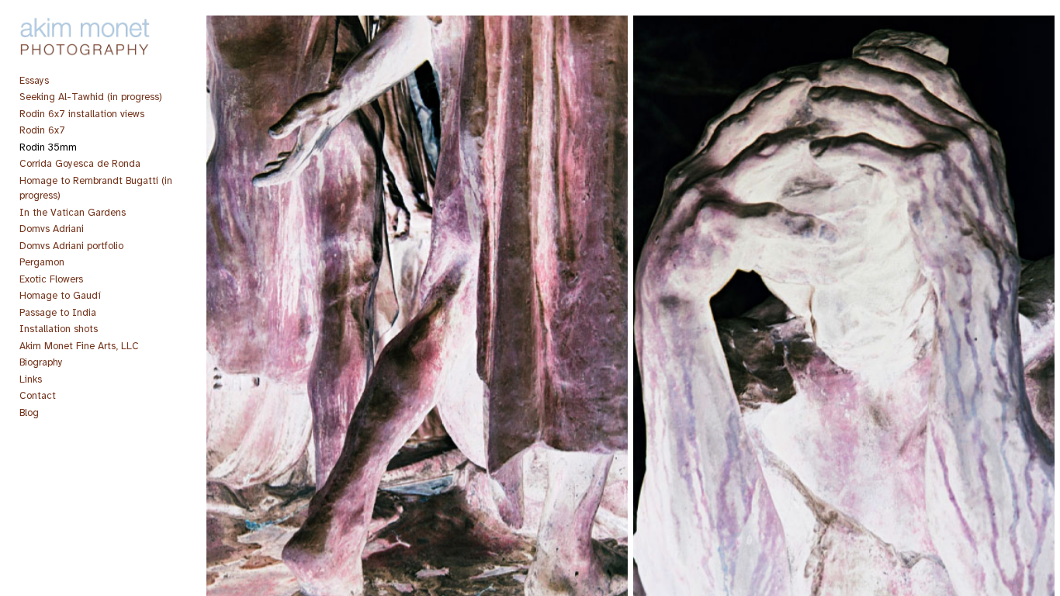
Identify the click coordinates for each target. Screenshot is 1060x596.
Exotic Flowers (51, 279)
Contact (37, 396)
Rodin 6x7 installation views (81, 114)
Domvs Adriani (51, 229)
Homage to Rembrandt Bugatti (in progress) (95, 189)
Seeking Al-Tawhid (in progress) (90, 97)
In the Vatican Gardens (72, 212)
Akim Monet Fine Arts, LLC (79, 346)
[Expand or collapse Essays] (59, 80)
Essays (34, 80)
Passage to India (57, 313)
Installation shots (58, 329)
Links (30, 379)
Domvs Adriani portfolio (71, 246)
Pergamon (41, 262)
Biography (41, 362)
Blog (29, 413)
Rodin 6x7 (42, 130)
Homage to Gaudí (60, 295)
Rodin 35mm (48, 147)
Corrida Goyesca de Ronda (79, 164)
